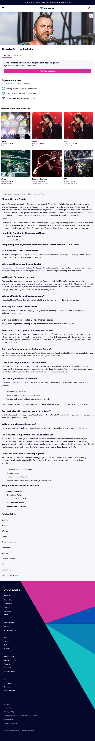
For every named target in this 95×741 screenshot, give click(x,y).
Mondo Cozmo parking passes (29, 324)
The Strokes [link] (6, 548)
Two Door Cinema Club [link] (11, 575)
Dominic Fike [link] (7, 570)
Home (4, 194)
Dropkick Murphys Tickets (16, 506)
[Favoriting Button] (91, 15)
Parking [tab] (17, 55)
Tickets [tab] (7, 55)
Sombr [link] (4, 526)
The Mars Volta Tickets (15, 503)
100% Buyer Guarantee (57, 2)
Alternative (22, 194)
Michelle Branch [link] (8, 559)
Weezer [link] (5, 531)
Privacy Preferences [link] (11, 723)
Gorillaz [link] (5, 520)
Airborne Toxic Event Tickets (17, 499)
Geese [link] (4, 537)
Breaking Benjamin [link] (9, 542)
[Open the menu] (3, 8)
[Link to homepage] (47, 8)
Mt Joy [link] (5, 553)
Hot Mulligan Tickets (14, 495)
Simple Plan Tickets (14, 491)
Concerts (12, 194)
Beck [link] (4, 564)
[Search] (89, 8)
